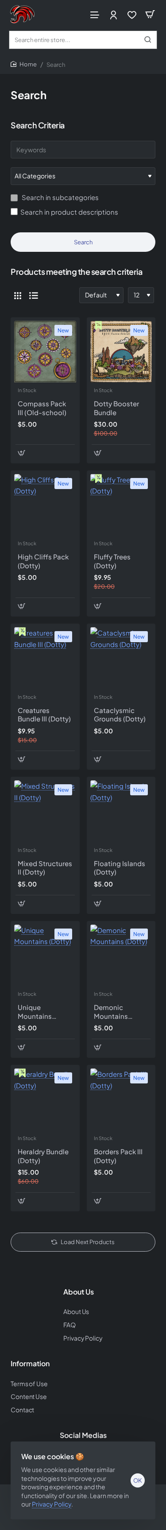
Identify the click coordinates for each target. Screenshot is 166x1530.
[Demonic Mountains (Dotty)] (121, 956)
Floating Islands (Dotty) (119, 867)
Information (30, 1363)
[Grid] (18, 295)
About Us (78, 1291)
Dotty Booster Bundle (116, 407)
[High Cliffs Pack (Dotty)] (45, 505)
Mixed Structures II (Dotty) (45, 867)
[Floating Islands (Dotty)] (121, 811)
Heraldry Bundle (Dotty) (43, 1155)
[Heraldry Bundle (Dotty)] (45, 1099)
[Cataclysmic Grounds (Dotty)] (121, 658)
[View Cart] (150, 14)
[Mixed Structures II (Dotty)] (45, 811)
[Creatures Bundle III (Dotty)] (45, 658)
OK (137, 1480)
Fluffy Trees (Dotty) (112, 561)
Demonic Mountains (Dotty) (111, 1012)
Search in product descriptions (69, 212)
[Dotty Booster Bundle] (121, 352)
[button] (21, 453)
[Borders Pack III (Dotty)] (121, 1099)
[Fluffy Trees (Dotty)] (121, 505)
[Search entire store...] (148, 40)
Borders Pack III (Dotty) (118, 1155)
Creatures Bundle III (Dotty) (44, 714)
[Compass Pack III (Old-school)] (45, 352)
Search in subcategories (59, 197)
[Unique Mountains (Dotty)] (45, 956)
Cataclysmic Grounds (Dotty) (120, 714)
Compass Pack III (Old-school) (42, 407)
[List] (34, 295)
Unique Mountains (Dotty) (35, 1012)
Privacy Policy (51, 1504)
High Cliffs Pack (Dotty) (43, 561)
